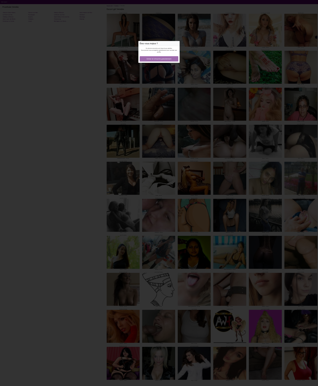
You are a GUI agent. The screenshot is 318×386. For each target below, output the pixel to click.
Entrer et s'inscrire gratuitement (159, 59)
